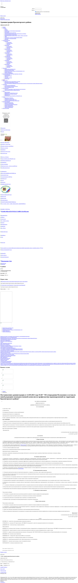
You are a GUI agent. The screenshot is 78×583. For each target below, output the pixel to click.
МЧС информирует (3, 357)
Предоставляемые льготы (9, 87)
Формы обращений (6, 330)
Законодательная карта (9, 107)
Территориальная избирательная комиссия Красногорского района (25, 363)
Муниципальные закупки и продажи (7, 350)
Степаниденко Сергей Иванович (19, 285)
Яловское (6, 41)
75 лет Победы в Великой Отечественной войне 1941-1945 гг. (11, 349)
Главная (4, 391)
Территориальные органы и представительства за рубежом (15, 33)
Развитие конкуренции (4, 359)
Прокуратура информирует (5, 340)
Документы (5, 68)
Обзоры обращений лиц (9, 106)
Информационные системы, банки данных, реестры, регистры (16, 35)
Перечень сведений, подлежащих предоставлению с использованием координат (15, 336)
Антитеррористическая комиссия (6, 346)
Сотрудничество (5, 88)
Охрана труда (73, 364)
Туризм (1, 342)
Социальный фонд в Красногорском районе (8, 339)
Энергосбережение (33, 364)
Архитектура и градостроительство (6, 363)
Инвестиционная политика (5, 352)
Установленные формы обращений (11, 104)
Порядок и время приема (9, 103)
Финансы (11, 364)
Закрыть (1, 6)
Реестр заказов (7, 92)
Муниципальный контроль (5, 358)
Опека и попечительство (4, 364)
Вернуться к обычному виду (5, 0)
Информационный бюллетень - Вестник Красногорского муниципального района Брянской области (18, 338)
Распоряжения (7, 74)
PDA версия (2, 18)
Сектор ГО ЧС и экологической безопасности (45, 364)
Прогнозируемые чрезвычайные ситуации (12, 81)
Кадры (4, 96)
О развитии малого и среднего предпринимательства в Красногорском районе (14, 353)
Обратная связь (3, 570)
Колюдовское (7, 64)
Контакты (6, 39)
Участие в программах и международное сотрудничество (15, 89)
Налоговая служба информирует (6, 341)
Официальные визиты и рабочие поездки (12, 90)
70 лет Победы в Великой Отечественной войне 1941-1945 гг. (11, 348)
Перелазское (7, 45)
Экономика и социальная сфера (10, 38)
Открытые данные (3, 360)
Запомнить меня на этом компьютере (42, 11)
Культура (10, 365)
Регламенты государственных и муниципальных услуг (12, 329)
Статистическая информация (10, 85)
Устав (6, 28)
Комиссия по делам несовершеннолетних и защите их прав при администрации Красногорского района (57, 363)
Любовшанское (7, 56)
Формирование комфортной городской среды (21, 364)
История (6, 29)
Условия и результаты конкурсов (10, 99)
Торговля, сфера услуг (4, 365)
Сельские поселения (6, 40)
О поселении (9, 42)
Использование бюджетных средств (11, 86)
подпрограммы (21, 468)
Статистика (5, 84)
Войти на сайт (3, 15)
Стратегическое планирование (6, 361)
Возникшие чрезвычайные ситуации (11, 82)
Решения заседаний (8, 75)
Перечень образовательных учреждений (12, 100)
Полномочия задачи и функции (10, 32)
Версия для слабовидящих (5, 19)
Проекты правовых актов (9, 70)
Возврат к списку (3, 552)
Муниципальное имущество (59, 364)
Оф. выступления (6, 108)
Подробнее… (2, 582)
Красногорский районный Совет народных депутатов (12, 73)
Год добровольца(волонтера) (5, 362)
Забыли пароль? (38, 14)
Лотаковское (7, 60)
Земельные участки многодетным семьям (7, 355)
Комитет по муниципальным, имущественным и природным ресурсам (37, 365)
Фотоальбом (7, 31)
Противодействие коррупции (5, 356)
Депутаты (6, 76)
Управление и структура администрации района (13, 37)
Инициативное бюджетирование (18, 365)
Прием (4, 79)
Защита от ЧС (5, 80)
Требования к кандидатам (9, 98)
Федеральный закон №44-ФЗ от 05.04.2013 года (13, 95)
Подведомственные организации (11, 34)
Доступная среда (67, 364)
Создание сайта (3, 572)
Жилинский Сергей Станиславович (20, 281)
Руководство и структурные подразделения (12, 30)
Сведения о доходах (8, 77)
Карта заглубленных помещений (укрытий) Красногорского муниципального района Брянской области (23, 83)
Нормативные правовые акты (10, 69)
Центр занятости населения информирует (8, 347)
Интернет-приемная (6, 101)
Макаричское (7, 52)
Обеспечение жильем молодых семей (7, 354)
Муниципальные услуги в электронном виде (8, 337)
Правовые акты (9, 43)
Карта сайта (2, 568)
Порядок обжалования (9, 105)
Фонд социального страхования (6, 343)
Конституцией (23, 444)
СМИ (6, 36)
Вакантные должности (9, 97)
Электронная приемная (9, 102)
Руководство (7, 78)
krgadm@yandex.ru (3, 567)
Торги (4, 91)
